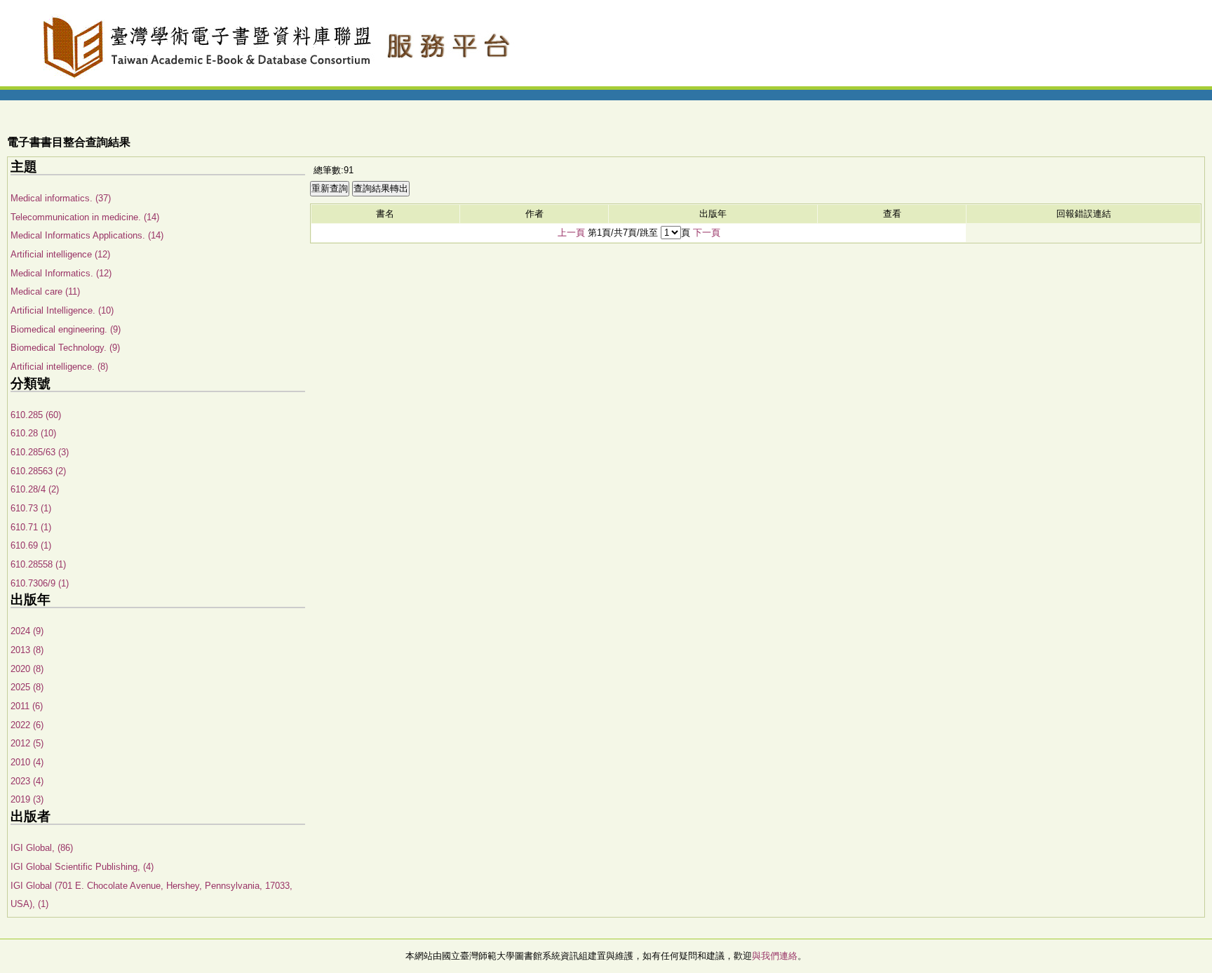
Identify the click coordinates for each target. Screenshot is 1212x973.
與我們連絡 (774, 956)
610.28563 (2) (38, 471)
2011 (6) (27, 706)
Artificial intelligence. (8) (59, 366)
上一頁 (571, 232)
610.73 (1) (31, 508)
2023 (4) (27, 781)
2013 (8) (27, 650)
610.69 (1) (31, 545)
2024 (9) (27, 631)
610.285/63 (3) (40, 452)
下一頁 (706, 232)
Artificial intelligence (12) (60, 254)
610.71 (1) (31, 527)
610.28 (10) (33, 433)
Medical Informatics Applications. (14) (87, 235)
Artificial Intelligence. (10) (62, 310)
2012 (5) (27, 743)
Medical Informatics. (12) (61, 273)
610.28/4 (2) (35, 489)
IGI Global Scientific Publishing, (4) (82, 866)
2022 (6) (27, 725)
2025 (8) (27, 687)
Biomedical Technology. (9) (65, 347)
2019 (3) (27, 799)
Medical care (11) (45, 291)
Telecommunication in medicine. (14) (85, 217)
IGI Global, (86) (42, 848)
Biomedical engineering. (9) (66, 329)
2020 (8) (27, 669)
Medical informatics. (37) (61, 198)
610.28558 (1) (38, 564)
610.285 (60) (36, 415)
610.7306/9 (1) (40, 583)
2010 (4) (27, 762)
